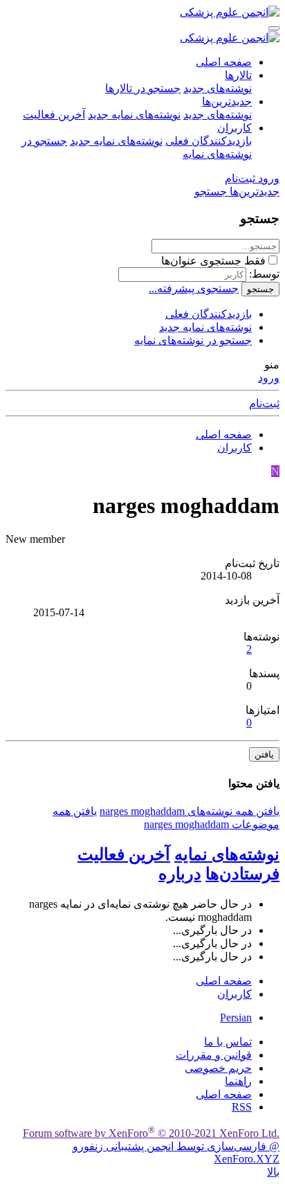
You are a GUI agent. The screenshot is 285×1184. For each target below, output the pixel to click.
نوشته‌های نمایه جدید (134, 114)
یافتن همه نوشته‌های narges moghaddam (189, 811)
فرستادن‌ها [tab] (242, 874)
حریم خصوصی (218, 1068)
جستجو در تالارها (143, 88)
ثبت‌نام (264, 403)
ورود (268, 378)
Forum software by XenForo (151, 1133)
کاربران (234, 128)
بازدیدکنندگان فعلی (208, 141)
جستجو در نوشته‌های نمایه (193, 340)
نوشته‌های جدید (217, 88)
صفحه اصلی (224, 62)
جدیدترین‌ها (227, 101)
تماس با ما (228, 1042)
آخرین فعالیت (54, 114)
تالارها (238, 75)
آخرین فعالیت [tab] (123, 854)
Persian (236, 1017)
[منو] (273, 28)
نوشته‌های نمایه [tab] (226, 854)
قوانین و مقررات (214, 1055)
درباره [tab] (179, 874)
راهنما (238, 1081)
